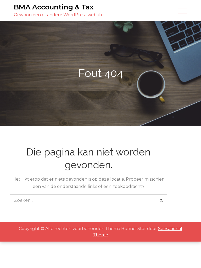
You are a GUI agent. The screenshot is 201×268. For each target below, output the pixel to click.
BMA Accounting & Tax (53, 7)
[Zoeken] (161, 200)
